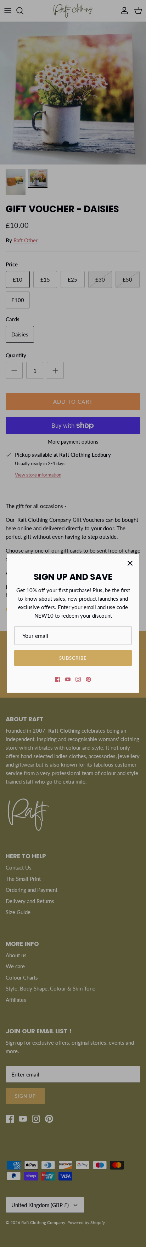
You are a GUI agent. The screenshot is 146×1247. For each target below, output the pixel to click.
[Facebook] (57, 679)
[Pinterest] (88, 679)
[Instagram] (78, 679)
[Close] (130, 563)
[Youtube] (68, 679)
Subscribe (73, 658)
